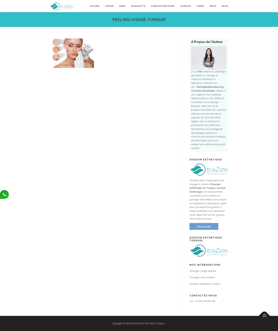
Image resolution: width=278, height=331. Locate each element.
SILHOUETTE (138, 6)
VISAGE (109, 6)
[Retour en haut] (264, 316)
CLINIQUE (185, 6)
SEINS (122, 6)
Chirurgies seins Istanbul (202, 277)
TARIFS (200, 6)
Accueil (95, 6)
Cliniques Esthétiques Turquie (205, 283)
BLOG (225, 6)
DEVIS (213, 6)
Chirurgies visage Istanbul (203, 270)
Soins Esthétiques (163, 6)
